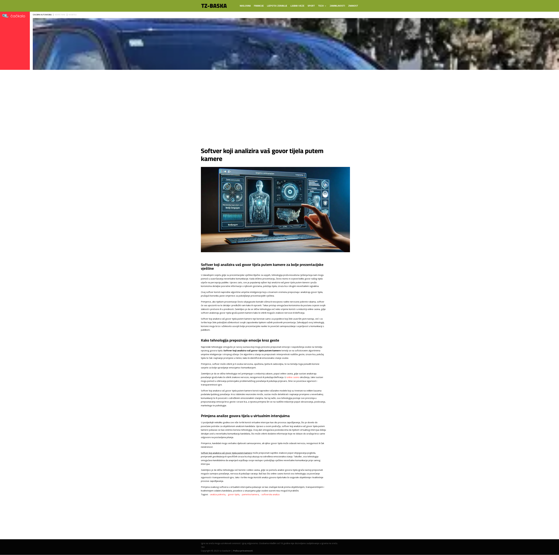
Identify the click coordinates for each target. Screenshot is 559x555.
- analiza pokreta (217, 494)
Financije (259, 6)
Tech (321, 6)
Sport (311, 6)
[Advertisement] (279, 100)
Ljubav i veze (297, 6)
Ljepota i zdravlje (277, 6)
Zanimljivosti (337, 6)
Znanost (353, 6)
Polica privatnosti (243, 550)
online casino (293, 377)
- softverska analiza (270, 494)
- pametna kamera (249, 494)
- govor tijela (233, 494)
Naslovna (245, 6)
